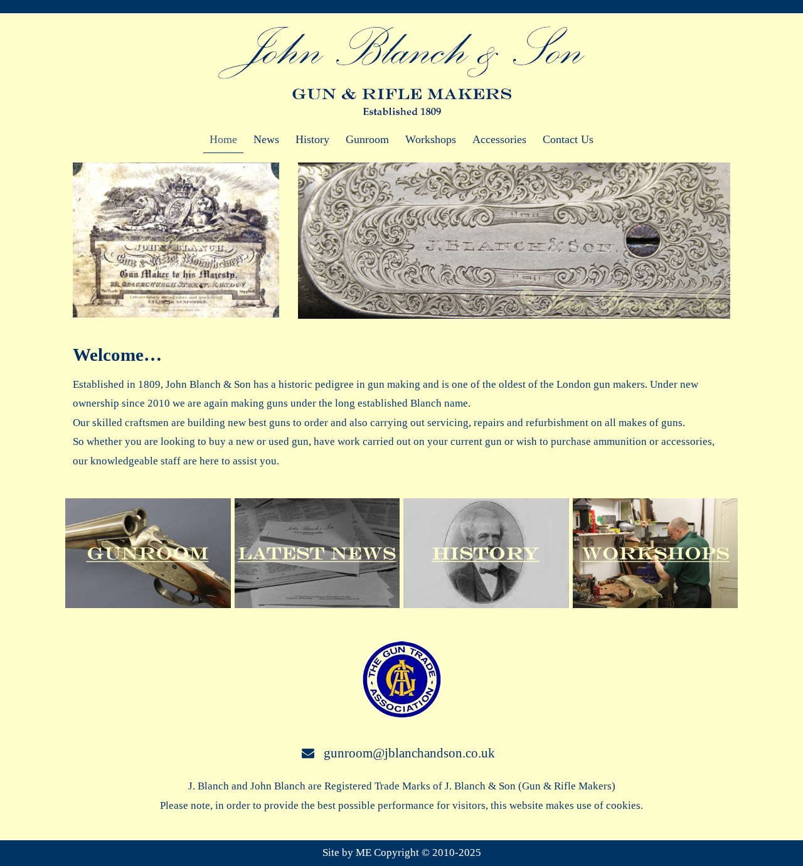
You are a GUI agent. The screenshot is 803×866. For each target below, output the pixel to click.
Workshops (430, 139)
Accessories (499, 139)
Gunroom (367, 139)
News (266, 139)
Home (223, 139)
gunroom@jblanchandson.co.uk (409, 752)
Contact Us (568, 139)
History (312, 139)
